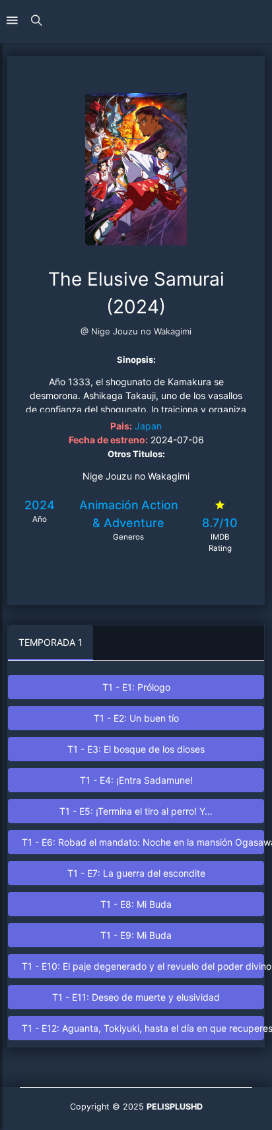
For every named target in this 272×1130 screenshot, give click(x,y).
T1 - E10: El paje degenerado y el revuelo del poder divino (143, 966)
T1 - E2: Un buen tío (136, 718)
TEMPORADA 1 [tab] (50, 642)
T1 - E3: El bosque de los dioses (136, 749)
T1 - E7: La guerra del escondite (136, 873)
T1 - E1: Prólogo (136, 687)
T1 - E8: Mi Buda (136, 904)
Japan (148, 425)
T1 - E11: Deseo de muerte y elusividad (136, 997)
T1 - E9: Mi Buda (136, 935)
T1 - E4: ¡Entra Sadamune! (136, 780)
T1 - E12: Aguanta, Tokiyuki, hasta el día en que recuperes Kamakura (143, 1028)
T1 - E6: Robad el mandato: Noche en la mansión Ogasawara (143, 842)
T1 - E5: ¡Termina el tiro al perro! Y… (136, 811)
